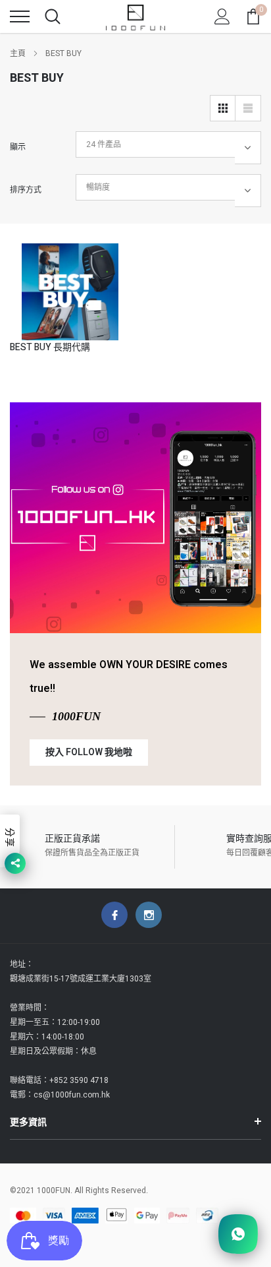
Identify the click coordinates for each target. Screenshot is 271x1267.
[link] (70, 291)
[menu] (20, 16)
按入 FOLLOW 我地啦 (88, 752)
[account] (222, 16)
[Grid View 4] (222, 108)
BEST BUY (63, 53)
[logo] (135, 16)
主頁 (18, 53)
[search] (53, 16)
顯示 (18, 147)
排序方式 (25, 190)
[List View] (247, 108)
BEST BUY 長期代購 (50, 347)
